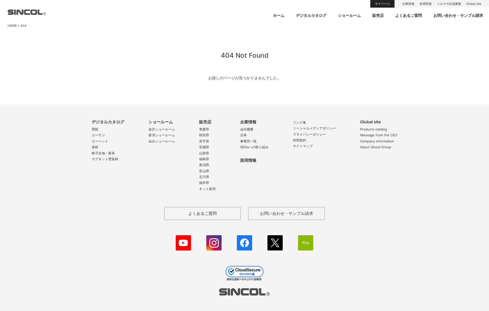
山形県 (204, 153)
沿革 (243, 135)
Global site (473, 4)
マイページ (382, 4)
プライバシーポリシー (309, 134)
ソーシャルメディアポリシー (314, 128)
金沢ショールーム (161, 129)
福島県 (204, 159)
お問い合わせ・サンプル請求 (458, 15)
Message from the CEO (378, 135)
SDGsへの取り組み (254, 147)
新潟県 (204, 165)
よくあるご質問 (408, 15)
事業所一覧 (248, 141)
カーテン (98, 135)
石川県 (204, 177)
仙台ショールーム (161, 141)
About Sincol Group (375, 147)
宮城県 (204, 147)
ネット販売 (207, 189)
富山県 (204, 171)
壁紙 (95, 129)
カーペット (100, 141)
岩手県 (204, 141)
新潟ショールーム (161, 135)
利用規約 (299, 140)
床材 (95, 147)
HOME (12, 25)
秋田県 (204, 135)
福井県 (204, 183)
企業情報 (408, 4)
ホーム (278, 15)
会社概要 (246, 129)
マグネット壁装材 (105, 159)
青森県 (204, 129)
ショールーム (349, 15)
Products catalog (373, 129)
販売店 (378, 15)
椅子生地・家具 (103, 153)
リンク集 (299, 122)
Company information (377, 141)
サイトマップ (303, 146)
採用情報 (425, 4)
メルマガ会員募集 (449, 4)
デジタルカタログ (311, 15)
